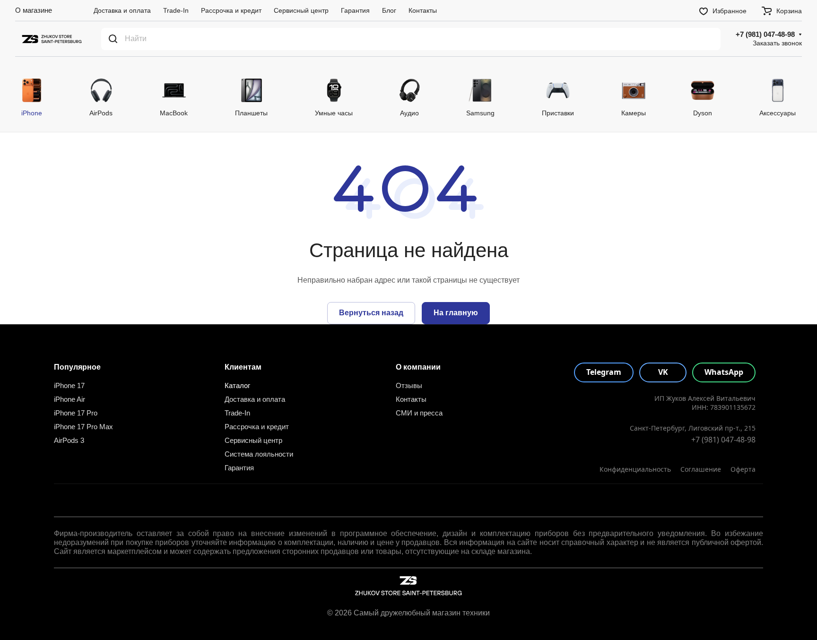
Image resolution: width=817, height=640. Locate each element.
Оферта (743, 469)
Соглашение (700, 469)
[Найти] (113, 39)
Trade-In (237, 413)
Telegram (603, 372)
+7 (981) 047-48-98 (765, 34)
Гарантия (239, 468)
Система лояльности (259, 454)
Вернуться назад (371, 313)
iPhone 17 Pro (75, 413)
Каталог (237, 385)
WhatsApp (723, 372)
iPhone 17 (69, 385)
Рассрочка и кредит (257, 427)
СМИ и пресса (419, 413)
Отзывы (409, 385)
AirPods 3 (69, 440)
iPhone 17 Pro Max (83, 427)
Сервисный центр (253, 440)
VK (663, 372)
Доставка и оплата (255, 399)
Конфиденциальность (635, 469)
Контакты (411, 399)
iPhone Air (69, 399)
